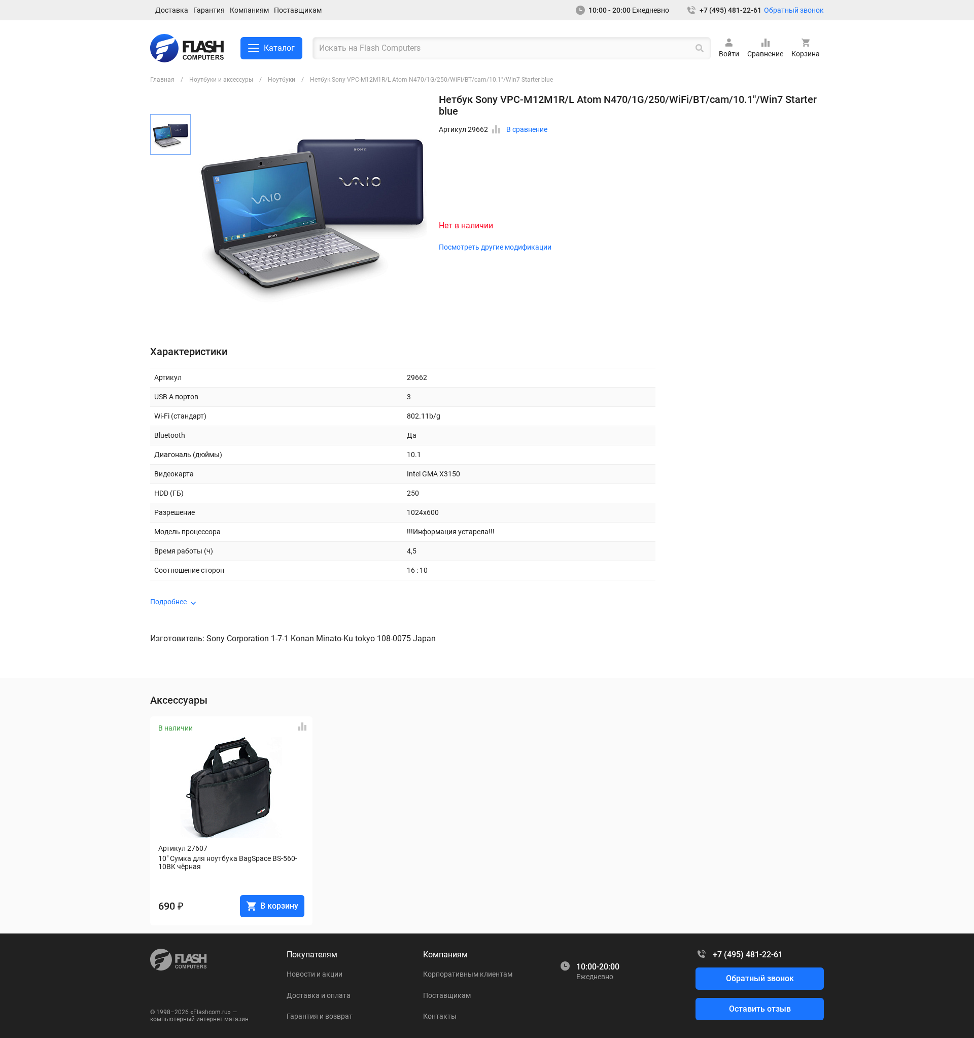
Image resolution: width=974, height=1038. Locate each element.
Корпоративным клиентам (467, 974)
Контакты (440, 1016)
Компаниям (249, 10)
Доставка (171, 10)
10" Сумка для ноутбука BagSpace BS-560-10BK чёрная (227, 862)
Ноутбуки (281, 79)
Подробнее (168, 602)
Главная (162, 79)
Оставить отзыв (760, 1009)
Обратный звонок (794, 10)
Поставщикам (298, 10)
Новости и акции (314, 974)
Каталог (279, 48)
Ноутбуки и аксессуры (221, 79)
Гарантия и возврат (320, 1016)
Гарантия (209, 10)
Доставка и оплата (319, 995)
